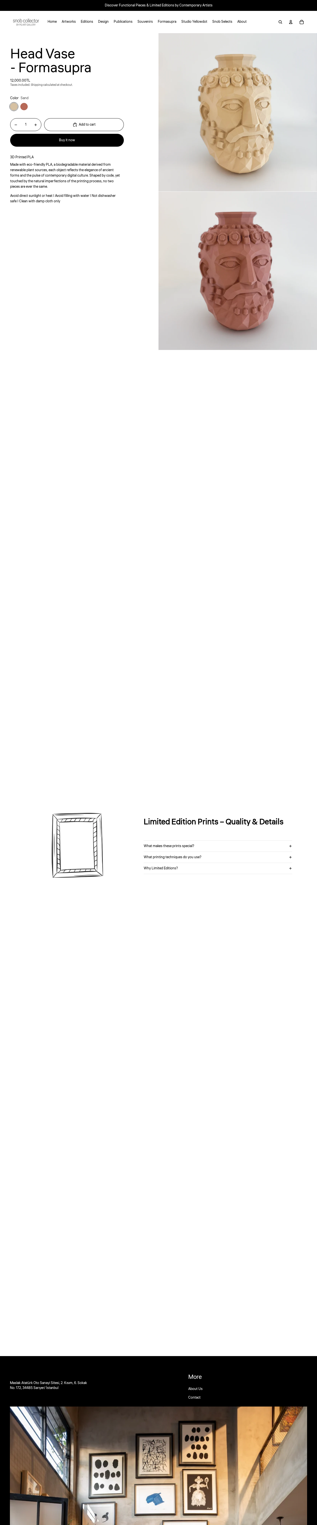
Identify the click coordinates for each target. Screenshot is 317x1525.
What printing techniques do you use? (172, 857)
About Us (195, 1388)
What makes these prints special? (169, 846)
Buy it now (67, 140)
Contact (194, 1397)
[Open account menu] (290, 22)
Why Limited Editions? (161, 868)
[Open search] (280, 22)
